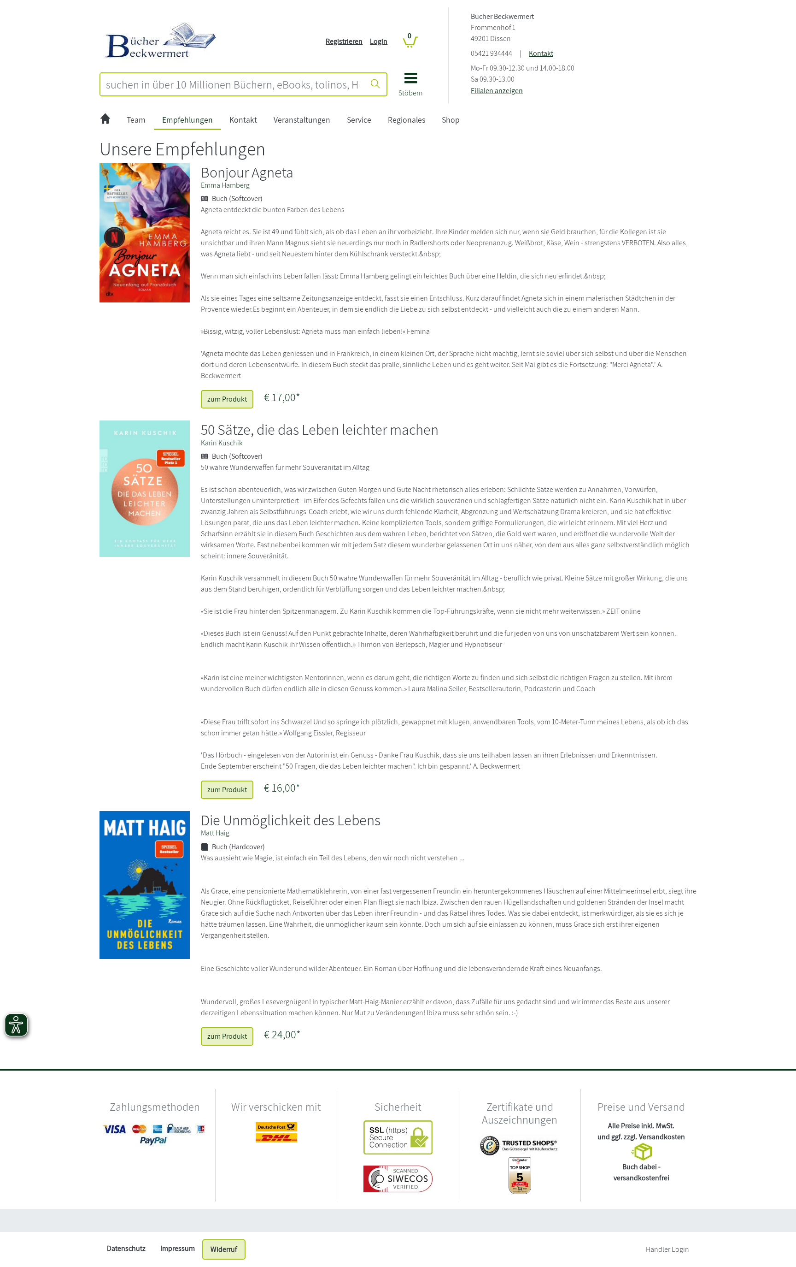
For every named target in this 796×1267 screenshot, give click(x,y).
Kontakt (541, 53)
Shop (451, 119)
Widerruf (224, 1249)
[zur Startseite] (105, 120)
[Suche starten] (375, 84)
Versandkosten (662, 1137)
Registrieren (344, 41)
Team (136, 119)
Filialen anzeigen (497, 90)
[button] (410, 88)
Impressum (177, 1248)
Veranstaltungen (302, 119)
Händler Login (667, 1249)
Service (359, 119)
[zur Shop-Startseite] (161, 41)
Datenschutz (126, 1248)
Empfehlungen (187, 119)
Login (378, 41)
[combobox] (232, 84)
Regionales (406, 119)
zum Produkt (227, 399)
